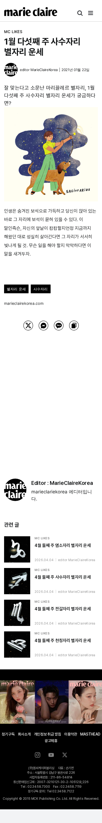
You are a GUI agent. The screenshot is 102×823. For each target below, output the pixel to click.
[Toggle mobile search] (80, 13)
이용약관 (70, 734)
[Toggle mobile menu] (91, 13)
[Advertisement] (51, 397)
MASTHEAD (90, 734)
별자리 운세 (16, 289)
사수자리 (40, 289)
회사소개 (24, 734)
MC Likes (13, 31)
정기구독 (8, 734)
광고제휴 (51, 741)
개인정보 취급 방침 (47, 734)
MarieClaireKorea (44, 70)
